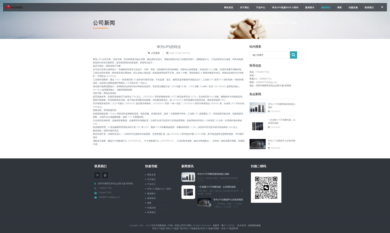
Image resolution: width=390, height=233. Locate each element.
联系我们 (369, 7)
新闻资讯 (325, 7)
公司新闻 (293, 22)
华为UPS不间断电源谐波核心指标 (213, 173)
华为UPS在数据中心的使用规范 (228, 199)
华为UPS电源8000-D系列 (285, 7)
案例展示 (309, 7)
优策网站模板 (254, 225)
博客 (339, 7)
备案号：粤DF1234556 (224, 225)
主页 (272, 22)
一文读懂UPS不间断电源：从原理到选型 (216, 186)
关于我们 (244, 7)
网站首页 (228, 7)
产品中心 (260, 7)
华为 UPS (97, 59)
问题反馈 (353, 7)
